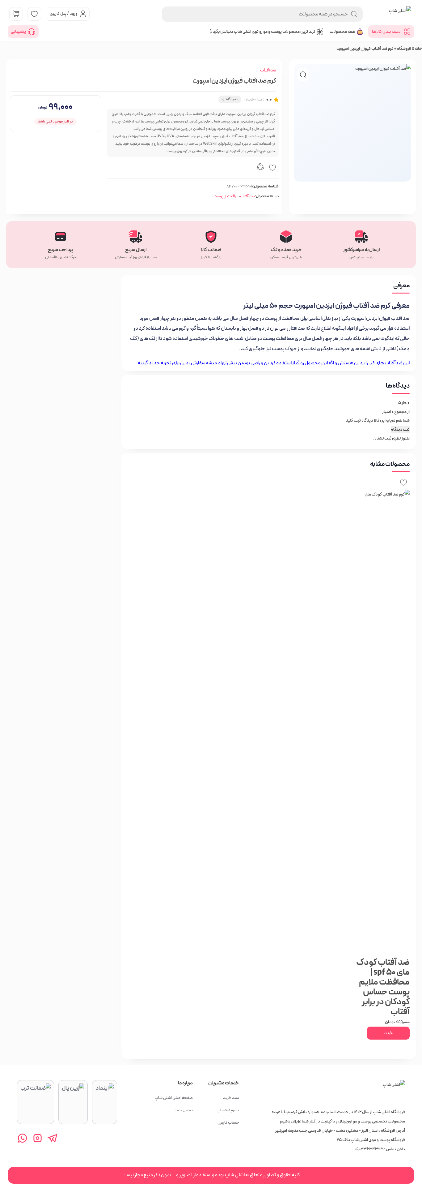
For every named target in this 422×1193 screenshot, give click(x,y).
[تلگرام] (52, 1138)
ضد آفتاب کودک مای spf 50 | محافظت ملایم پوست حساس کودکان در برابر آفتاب (383, 987)
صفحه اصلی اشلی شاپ (173, 1097)
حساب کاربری (228, 1122)
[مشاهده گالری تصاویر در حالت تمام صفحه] (303, 74)
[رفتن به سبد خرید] (16, 14)
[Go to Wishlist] (34, 14)
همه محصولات (342, 31)
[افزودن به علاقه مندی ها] (272, 167)
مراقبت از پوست (225, 196)
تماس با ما (184, 1110)
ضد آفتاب (268, 70)
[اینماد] (104, 1102)
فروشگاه (404, 48)
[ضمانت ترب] (35, 1102)
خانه (418, 48)
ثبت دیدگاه (400, 429)
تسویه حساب (228, 1110)
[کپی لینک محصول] (260, 167)
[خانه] (394, 1091)
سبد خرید (231, 1097)
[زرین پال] (73, 1102)
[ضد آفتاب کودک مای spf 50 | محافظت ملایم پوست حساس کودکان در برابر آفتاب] (379, 722)
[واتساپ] (22, 1138)
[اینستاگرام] (37, 1138)
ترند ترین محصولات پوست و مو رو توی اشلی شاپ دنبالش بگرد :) (262, 31)
